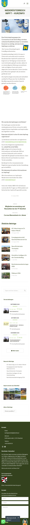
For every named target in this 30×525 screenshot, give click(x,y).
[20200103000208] (18, 397)
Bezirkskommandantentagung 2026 (21, 265)
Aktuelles (5, 20)
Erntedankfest (14, 311)
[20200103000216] (12, 397)
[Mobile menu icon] (27, 3)
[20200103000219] (6, 397)
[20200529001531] (18, 391)
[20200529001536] (12, 391)
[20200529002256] (6, 391)
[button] (25, 520)
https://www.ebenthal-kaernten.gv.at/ (11, 485)
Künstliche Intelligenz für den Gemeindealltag (19, 256)
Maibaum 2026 (16, 273)
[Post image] (6, 231)
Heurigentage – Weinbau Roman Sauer (17, 325)
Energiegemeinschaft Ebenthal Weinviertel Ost (19, 238)
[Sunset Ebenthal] (24, 397)
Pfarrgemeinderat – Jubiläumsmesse (15, 340)
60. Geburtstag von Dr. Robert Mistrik (18, 229)
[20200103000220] (24, 391)
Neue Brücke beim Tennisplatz (17, 247)
